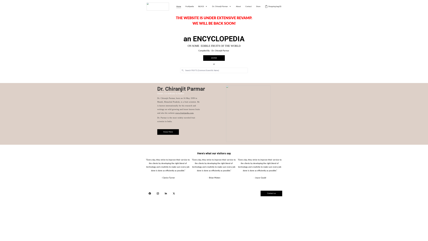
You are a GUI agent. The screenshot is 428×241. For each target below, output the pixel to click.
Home (178, 6)
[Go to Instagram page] (158, 193)
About (238, 6)
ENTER (214, 58)
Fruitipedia (189, 6)
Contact (248, 6)
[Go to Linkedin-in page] (166, 193)
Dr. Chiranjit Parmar (220, 6)
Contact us (271, 193)
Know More (168, 132)
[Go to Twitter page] (174, 193)
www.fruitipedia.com (184, 113)
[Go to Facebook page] (150, 193)
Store (258, 6)
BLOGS (201, 6)
